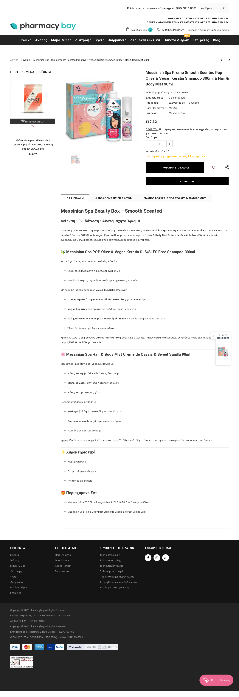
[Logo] (43, 27)
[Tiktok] (165, 557)
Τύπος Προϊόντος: (156, 108)
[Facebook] (148, 557)
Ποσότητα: (152, 137)
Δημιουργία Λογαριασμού (214, 30)
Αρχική (14, 60)
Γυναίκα (25, 60)
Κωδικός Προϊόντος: (158, 92)
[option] (100, 110)
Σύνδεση (193, 30)
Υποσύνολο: (152, 151)
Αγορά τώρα (187, 181)
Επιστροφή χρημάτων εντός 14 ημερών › (175, 156)
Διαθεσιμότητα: (155, 97)
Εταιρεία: (151, 113)
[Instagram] (156, 557)
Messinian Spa (177, 113)
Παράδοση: (152, 102)
